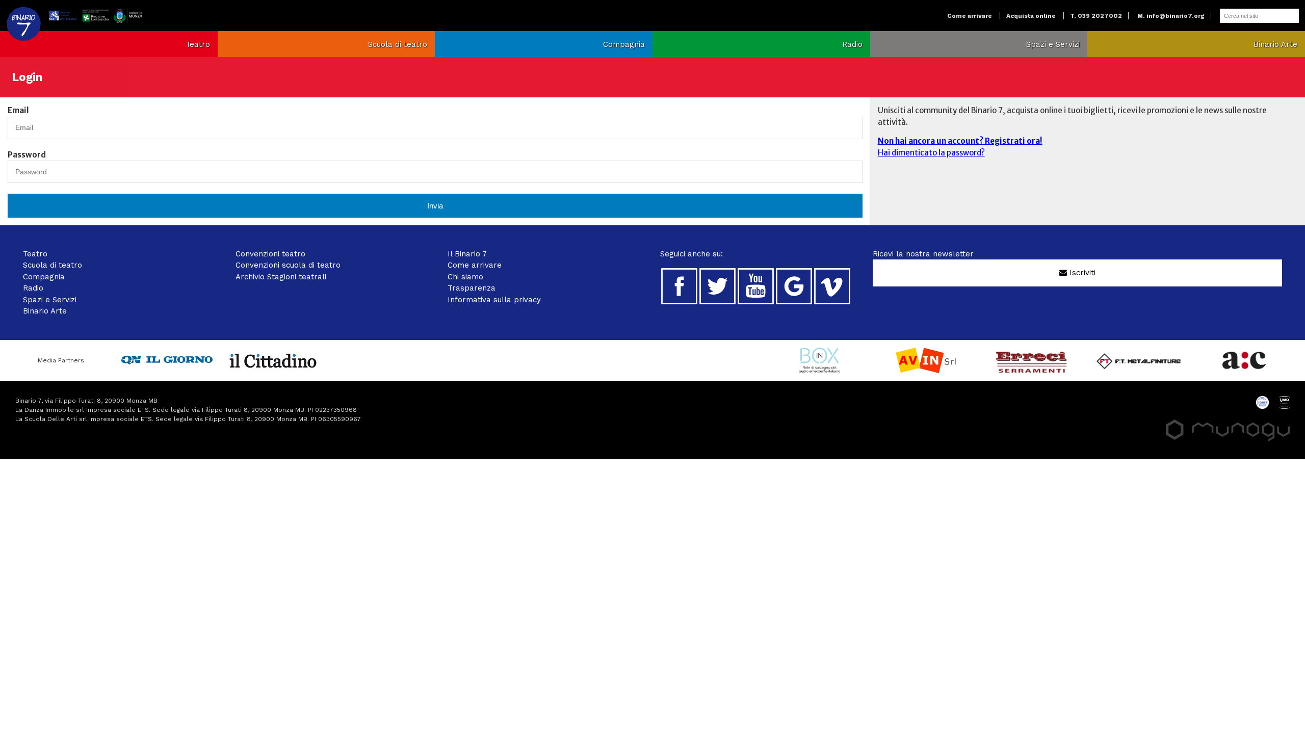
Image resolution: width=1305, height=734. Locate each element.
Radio (852, 44)
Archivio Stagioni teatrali (281, 276)
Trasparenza (471, 288)
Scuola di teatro (397, 44)
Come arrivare (969, 15)
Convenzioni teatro (270, 253)
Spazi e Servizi (1053, 44)
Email (18, 110)
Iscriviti (1081, 272)
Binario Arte (1275, 44)
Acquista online (1031, 15)
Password (27, 155)
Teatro (198, 44)
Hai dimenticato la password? (931, 153)
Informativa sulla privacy (494, 299)
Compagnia (624, 44)
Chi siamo (465, 276)
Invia (435, 205)
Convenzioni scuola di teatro (288, 265)
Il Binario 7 (467, 253)
